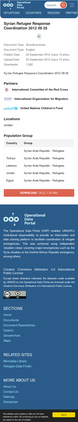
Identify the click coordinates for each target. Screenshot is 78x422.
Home (7, 314)
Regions (54, 13)
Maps (7, 340)
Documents (11, 320)
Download (39, 193)
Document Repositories (19, 325)
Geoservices (11, 335)
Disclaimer (10, 402)
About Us (9, 386)
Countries (33, 13)
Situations (12, 13)
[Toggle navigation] (72, 5)
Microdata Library (15, 361)
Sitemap (9, 396)
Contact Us (10, 391)
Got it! (63, 414)
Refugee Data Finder (17, 366)
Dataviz (8, 330)
